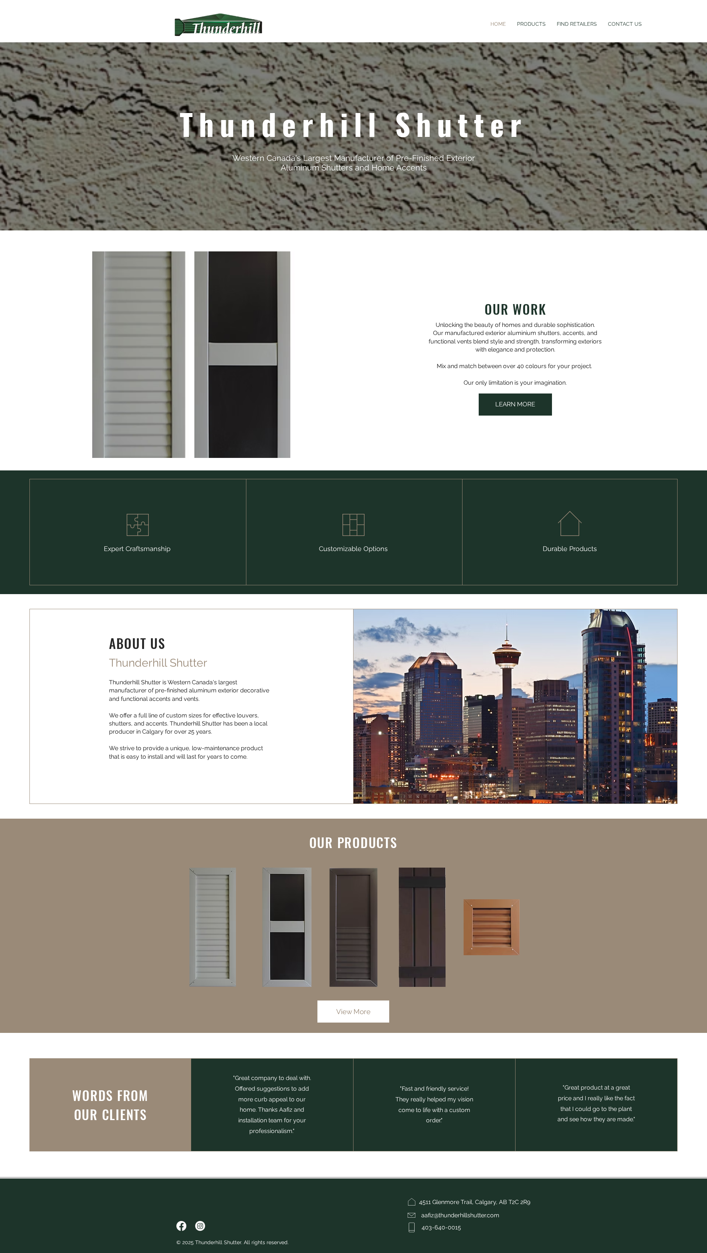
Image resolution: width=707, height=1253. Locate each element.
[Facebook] (181, 1226)
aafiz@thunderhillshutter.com (460, 1215)
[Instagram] (200, 1226)
